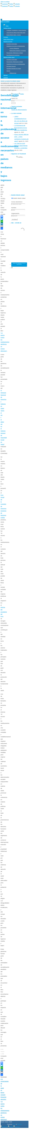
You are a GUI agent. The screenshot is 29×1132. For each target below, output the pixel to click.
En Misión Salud (15, 81)
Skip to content (5, 1)
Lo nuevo (7, 81)
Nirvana (14, 1124)
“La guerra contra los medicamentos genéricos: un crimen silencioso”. (5, 342)
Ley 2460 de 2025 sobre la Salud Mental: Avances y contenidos (21, 146)
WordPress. (19, 1124)
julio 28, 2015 (2, 190)
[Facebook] (4, 4)
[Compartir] (1, 228)
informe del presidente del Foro (4, 612)
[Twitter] (11, 4)
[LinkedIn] (17, 4)
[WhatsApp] (1, 221)
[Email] (1, 226)
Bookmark (4, 1077)
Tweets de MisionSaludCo (19, 109)
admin (2, 185)
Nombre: (13, 207)
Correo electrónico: (17, 202)
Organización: (15, 213)
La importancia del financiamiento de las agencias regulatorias (20, 128)
